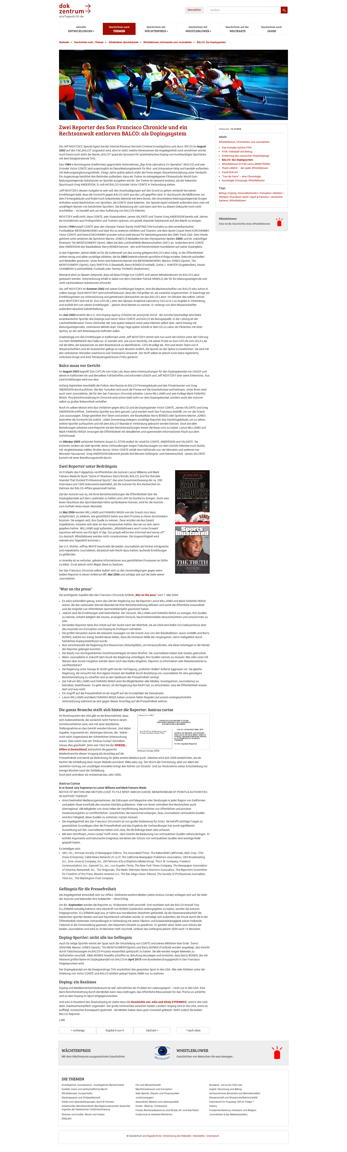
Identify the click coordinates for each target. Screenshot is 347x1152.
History (213, 1106)
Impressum (213, 1136)
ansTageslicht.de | (152, 1136)
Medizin (277, 193)
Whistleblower (238, 200)
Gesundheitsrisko (248, 193)
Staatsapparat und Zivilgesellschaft (81, 1097)
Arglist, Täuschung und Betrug (225, 1089)
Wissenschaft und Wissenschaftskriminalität (233, 1097)
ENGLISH (66, 1118)
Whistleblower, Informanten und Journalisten (244, 141)
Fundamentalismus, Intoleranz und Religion (232, 1110)
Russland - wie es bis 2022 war (225, 1085)
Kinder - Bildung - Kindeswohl (151, 1106)
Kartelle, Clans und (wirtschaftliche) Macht (84, 1089)
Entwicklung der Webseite (177, 1136)
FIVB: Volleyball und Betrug (237, 151)
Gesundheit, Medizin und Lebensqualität (157, 1101)
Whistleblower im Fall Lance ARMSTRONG (246, 163)
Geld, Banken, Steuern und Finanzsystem (157, 1093)
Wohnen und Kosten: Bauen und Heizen (83, 1114)
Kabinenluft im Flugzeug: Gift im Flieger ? (231, 1101)
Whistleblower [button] (197, 29)
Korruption (265, 193)
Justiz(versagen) (145, 1097)
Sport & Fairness (259, 196)
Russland (235, 196)
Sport (245, 196)
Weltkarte (237, 29)
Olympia (223, 196)
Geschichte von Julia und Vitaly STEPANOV (158, 1002)
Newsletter (194, 9)
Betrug (222, 193)
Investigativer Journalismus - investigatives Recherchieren (93, 1085)
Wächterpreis (76, 1050)
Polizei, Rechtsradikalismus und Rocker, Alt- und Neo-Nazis (167, 1110)
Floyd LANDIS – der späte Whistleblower (245, 168)
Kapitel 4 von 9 (115, 1030)
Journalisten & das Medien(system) (228, 1114)
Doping (232, 193)
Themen (119, 29)
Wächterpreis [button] (155, 29)
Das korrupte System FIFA (236, 147)
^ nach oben (193, 1030)
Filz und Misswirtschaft (148, 1085)
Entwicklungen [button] (79, 29)
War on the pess (146, 595)
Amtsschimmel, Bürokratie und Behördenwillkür (234, 1093)
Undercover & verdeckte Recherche (154, 1114)
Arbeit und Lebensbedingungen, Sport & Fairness (88, 1101)
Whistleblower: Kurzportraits (77, 1093)
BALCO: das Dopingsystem (237, 159)
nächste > (152, 1030)
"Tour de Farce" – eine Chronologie (241, 176)
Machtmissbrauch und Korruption (154, 1089)
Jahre (271, 29)
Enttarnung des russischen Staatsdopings (245, 155)
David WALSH (230, 172)
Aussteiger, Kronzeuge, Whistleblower (243, 180)
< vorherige (78, 1030)
